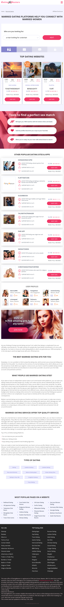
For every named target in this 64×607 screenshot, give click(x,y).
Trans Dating (31, 482)
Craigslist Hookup (33, 477)
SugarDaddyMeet (52, 568)
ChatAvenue (50, 557)
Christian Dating (52, 543)
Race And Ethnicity (12, 472)
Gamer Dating (36, 540)
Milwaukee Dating (39, 508)
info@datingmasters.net (46, 580)
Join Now (18, 330)
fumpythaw (34, 291)
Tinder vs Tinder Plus (7, 557)
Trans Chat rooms (9, 518)
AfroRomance (51, 565)
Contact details (5, 543)
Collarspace (35, 554)
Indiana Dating (23, 512)
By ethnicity (49, 477)
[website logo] (9, 165)
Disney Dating (23, 518)
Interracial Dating (37, 543)
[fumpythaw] (26, 293)
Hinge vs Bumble (6, 568)
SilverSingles (51, 562)
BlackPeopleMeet (52, 560)
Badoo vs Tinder (6, 562)
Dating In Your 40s (14, 477)
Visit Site (12, 99)
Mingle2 (49, 554)
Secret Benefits (36, 562)
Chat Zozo (35, 571)
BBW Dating (35, 548)
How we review (5, 551)
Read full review (12, 95)
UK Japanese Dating (9, 505)
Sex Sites (50, 540)
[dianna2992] (5, 293)
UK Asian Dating (39, 502)
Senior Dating (51, 551)
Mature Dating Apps (31, 472)
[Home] (10, 2)
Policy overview (5, 545)
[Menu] (62, 2)
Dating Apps (35, 531)
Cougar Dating (51, 548)
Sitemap (3, 531)
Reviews (3, 534)
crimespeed (13, 299)
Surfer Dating (38, 505)
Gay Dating (35, 534)
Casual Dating (51, 545)
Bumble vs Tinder (6, 560)
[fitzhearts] (26, 302)
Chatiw (34, 557)
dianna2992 (13, 291)
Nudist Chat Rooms (25, 515)
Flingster (34, 560)
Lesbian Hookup (29, 467)
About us (4, 537)
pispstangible (55, 299)
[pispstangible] (46, 302)
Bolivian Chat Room (56, 513)
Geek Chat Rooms (55, 516)
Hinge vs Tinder (5, 565)
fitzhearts (33, 299)
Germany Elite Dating (56, 507)
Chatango (50, 571)
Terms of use (5, 540)
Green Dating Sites (50, 472)
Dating (14, 467)
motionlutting (55, 291)
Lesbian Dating (46, 467)
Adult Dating (51, 537)
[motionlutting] (46, 293)
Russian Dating (51, 531)
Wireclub (34, 568)
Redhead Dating (8, 502)
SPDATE (34, 565)
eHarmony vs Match (7, 554)
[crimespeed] (5, 302)
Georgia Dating (54, 510)
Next (52, 37)
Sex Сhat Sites (36, 545)
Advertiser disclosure (7, 548)
